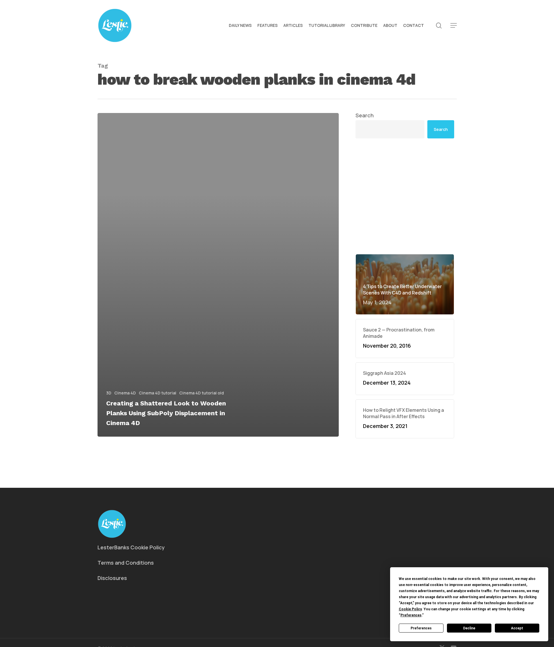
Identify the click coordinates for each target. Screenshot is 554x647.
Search (364, 115)
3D (108, 393)
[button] (453, 26)
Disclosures (112, 577)
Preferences (421, 628)
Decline (469, 628)
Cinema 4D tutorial (157, 393)
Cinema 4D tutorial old (201, 393)
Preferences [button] (411, 615)
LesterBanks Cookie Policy (131, 547)
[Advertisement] (404, 196)
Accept (517, 628)
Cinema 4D (125, 393)
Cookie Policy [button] (410, 609)
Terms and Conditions (126, 562)
